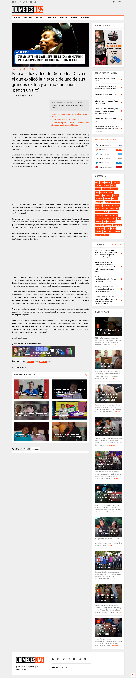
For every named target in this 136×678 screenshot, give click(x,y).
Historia (111, 192)
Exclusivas (85, 18)
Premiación (111, 222)
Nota (102, 182)
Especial (106, 185)
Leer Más (114, 345)
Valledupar (98, 212)
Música (113, 185)
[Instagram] (20, 2)
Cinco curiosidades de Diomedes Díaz (66, 120)
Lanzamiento (108, 202)
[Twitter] (24, 2)
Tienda (110, 232)
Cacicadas (98, 215)
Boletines (63, 18)
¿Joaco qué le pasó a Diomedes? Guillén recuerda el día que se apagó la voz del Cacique (69, 124)
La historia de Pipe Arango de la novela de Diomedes (107, 598)
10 (98, 621)
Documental (113, 212)
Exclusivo (105, 189)
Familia (115, 195)
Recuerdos (22, 69)
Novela (117, 202)
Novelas (74, 18)
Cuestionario (99, 228)
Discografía (107, 215)
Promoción (108, 225)
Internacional (114, 208)
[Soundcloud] (35, 2)
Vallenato (106, 218)
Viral (104, 232)
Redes (115, 215)
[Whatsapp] (27, 2)
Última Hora (52, 18)
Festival (97, 208)
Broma (106, 235)
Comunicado (107, 195)
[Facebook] (16, 2)
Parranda (105, 208)
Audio (106, 212)
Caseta (113, 218)
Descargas (98, 235)
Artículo (107, 182)
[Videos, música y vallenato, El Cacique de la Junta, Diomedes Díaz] (27, 12)
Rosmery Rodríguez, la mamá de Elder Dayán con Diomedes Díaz (107, 397)
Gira (104, 222)
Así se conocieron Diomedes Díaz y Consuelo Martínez (105, 430)
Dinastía (98, 189)
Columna (98, 218)
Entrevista (103, 192)
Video (97, 182)
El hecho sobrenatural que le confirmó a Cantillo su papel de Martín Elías (30, 393)
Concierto (107, 199)
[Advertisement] (85, 9)
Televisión (98, 195)
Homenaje (115, 182)
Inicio (18, 18)
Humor (107, 228)
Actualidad (115, 205)
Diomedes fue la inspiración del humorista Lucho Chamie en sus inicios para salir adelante (69, 413)
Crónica (114, 199)
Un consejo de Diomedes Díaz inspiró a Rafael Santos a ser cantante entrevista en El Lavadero (69, 392)
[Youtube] (31, 2)
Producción (99, 199)
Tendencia (39, 18)
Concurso (98, 232)
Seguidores (99, 202)
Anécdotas (28, 18)
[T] (13, 2)
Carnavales (117, 225)
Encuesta (117, 232)
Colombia (98, 222)
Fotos (97, 192)
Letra (119, 218)
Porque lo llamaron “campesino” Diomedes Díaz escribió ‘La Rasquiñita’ (68, 435)
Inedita (113, 228)
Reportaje (98, 205)
